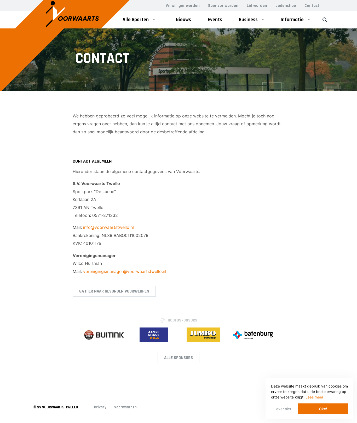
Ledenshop (285, 5)
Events (215, 19)
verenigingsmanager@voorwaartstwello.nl (124, 271)
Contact (311, 5)
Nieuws (183, 19)
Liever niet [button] (282, 409)
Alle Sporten (136, 19)
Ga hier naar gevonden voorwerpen (114, 291)
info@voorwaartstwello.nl (108, 227)
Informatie (292, 19)
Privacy (100, 407)
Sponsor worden (223, 5)
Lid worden (257, 5)
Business (248, 19)
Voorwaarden (125, 407)
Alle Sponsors (178, 358)
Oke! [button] (323, 409)
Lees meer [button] (314, 397)
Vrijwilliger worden (183, 5)
